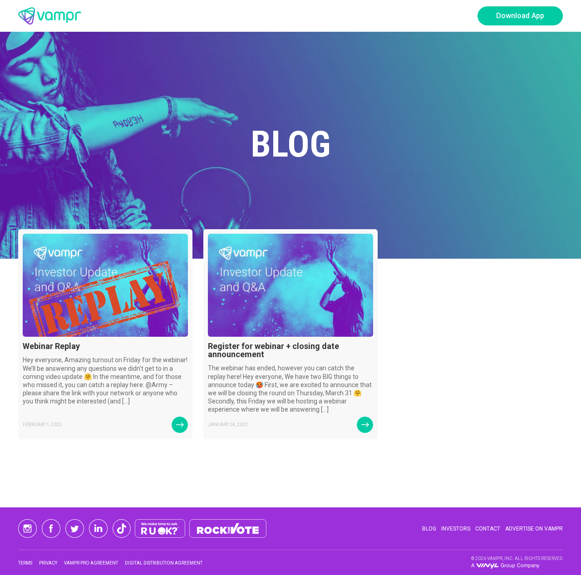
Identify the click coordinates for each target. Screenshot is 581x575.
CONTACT (487, 529)
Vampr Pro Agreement (91, 562)
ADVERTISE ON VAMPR (534, 529)
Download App (520, 15)
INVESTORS (455, 529)
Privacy (48, 562)
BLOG (429, 529)
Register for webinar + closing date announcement (273, 350)
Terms (25, 562)
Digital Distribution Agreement (163, 562)
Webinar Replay (51, 346)
